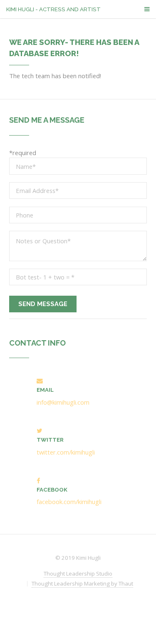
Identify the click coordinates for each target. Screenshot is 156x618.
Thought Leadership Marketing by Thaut (82, 583)
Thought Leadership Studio (78, 573)
